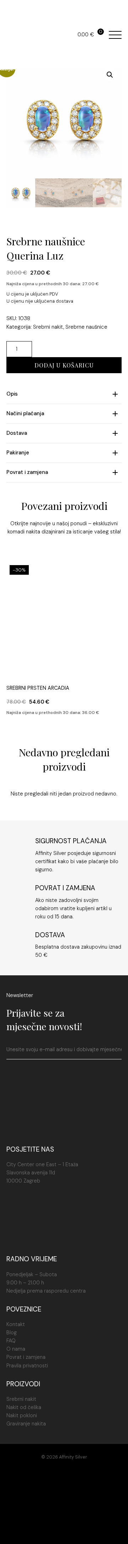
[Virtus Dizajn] (64, 1530)
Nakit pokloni (21, 1415)
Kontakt (15, 1324)
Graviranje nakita (26, 1423)
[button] (109, 74)
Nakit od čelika (23, 1407)
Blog (11, 1332)
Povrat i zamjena (26, 1357)
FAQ (11, 1340)
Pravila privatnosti (27, 1365)
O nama (15, 1349)
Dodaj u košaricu (64, 365)
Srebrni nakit (48, 326)
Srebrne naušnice (86, 326)
